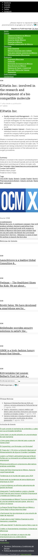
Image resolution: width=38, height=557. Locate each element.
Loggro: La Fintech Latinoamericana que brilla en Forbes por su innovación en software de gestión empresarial (18, 458)
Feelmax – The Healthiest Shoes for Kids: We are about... (18, 284)
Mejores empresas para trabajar (20, 51)
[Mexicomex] (13, 18)
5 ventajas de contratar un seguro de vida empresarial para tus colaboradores (15, 535)
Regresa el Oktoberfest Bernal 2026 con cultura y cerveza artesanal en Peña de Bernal (20, 404)
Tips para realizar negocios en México (22, 53)
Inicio (6, 31)
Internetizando (25, 554)
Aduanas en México (15, 38)
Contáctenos (9, 76)
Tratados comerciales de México (20, 44)
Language (7, 183)
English (29, 179)
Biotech (16, 179)
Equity (11, 179)
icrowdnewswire (6, 222)
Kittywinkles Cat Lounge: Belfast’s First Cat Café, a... (14, 374)
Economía (8, 57)
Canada (23, 179)
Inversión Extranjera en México (20, 64)
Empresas (7, 46)
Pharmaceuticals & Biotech (9, 181)
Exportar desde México (17, 40)
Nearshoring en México (17, 66)
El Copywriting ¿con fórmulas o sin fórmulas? (16, 446)
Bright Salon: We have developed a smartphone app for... (18, 307)
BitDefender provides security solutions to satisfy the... (16, 329)
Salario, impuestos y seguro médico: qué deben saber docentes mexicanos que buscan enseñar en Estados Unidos (20, 411)
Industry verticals (26, 181)
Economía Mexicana (16, 59)
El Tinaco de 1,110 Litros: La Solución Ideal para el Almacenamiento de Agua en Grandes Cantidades (18, 451)
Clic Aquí (35, 29)
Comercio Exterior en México (19, 36)
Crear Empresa (13, 48)
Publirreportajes (10, 74)
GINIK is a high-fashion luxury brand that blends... (17, 352)
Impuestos (12, 72)
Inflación (11, 61)
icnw (1, 80)
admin (5, 106)
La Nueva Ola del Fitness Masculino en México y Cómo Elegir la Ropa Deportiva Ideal (17, 508)
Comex (6, 33)
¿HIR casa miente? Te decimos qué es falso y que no (19, 525)
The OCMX (4, 179)
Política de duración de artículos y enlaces (19, 551)
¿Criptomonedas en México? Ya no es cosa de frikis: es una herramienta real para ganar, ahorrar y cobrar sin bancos (18, 501)
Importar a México (15, 42)
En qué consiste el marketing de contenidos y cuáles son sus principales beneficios (19, 430)
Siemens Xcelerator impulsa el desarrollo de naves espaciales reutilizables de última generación (20, 418)
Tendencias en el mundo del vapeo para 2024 (16, 476)
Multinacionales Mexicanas (19, 55)
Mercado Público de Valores (18, 70)
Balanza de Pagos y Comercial (19, 68)
